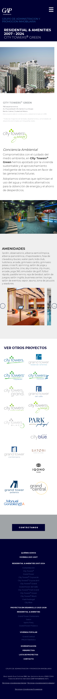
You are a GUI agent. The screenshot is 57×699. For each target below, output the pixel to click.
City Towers (28, 571)
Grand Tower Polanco (28, 626)
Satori (28, 619)
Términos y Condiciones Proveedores (28, 689)
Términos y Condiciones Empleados (40, 683)
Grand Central (29, 636)
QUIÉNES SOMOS (28, 553)
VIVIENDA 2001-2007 (28, 557)
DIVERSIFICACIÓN (28, 646)
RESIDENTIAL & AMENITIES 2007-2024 (28, 563)
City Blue (28, 602)
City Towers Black (28, 596)
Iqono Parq (28, 622)
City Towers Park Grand (28, 590)
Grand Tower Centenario (28, 616)
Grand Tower (28, 574)
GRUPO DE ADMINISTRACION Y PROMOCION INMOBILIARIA (21, 20)
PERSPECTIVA (29, 650)
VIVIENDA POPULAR (28, 632)
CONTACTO (28, 659)
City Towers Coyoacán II (28, 580)
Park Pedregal (28, 599)
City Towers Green (28, 593)
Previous (2, 306)
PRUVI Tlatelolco (28, 640)
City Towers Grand (28, 583)
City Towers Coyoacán (29, 577)
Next (54, 306)
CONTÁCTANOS (28, 527)
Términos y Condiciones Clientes (14, 683)
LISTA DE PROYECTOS (28, 655)
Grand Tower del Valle (28, 587)
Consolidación (28, 568)
